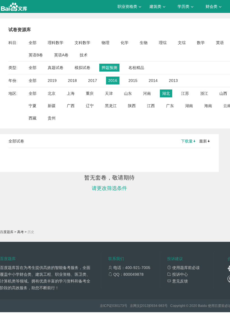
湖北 (166, 93)
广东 (170, 106)
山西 (223, 93)
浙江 (204, 93)
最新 (203, 141)
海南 (208, 106)
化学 (124, 42)
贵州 (52, 118)
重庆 (90, 93)
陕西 (132, 106)
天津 (109, 93)
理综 (163, 42)
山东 (128, 93)
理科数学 (55, 42)
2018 (72, 80)
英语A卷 (61, 55)
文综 (182, 42)
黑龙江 (111, 106)
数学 (201, 42)
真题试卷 (55, 67)
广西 (71, 106)
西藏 (32, 118)
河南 (147, 93)
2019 (52, 80)
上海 (71, 93)
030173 (118, 306)
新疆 (52, 106)
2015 (132, 80)
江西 (151, 106)
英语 (220, 42)
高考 (20, 232)
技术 (84, 55)
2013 (173, 80)
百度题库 (6, 232)
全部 (32, 42)
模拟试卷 (82, 67)
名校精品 (136, 67)
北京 (52, 93)
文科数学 (82, 42)
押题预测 (109, 67)
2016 (112, 80)
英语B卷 (36, 55)
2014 (153, 80)
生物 (144, 42)
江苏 (185, 93)
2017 (92, 80)
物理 (105, 42)
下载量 (187, 141)
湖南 (189, 106)
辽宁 (90, 106)
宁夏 (32, 106)
